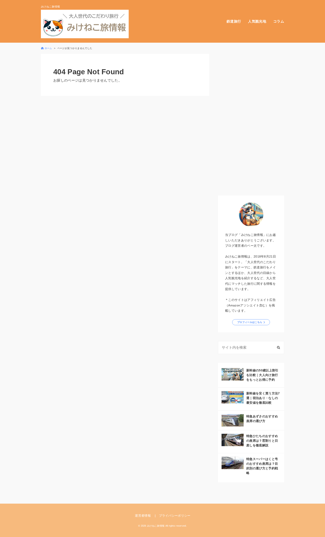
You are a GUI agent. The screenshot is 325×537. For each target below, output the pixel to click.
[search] (278, 347)
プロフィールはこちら (249, 322)
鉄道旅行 (234, 21)
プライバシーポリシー (175, 515)
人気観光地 (257, 21)
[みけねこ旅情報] (85, 24)
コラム (278, 21)
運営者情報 (143, 515)
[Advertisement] (251, 120)
